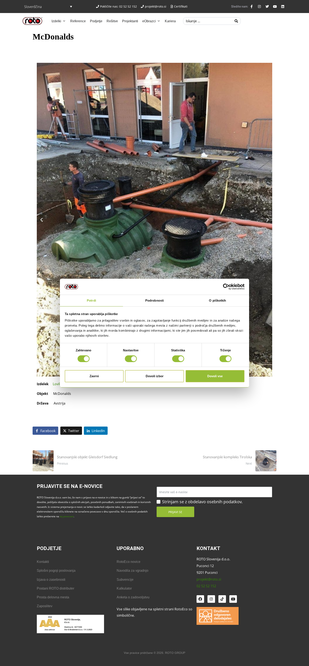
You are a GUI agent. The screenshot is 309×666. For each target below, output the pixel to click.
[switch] (131, 358)
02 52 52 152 (206, 586)
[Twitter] (267, 6)
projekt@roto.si (209, 579)
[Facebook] (200, 599)
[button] (58, 21)
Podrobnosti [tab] (154, 300)
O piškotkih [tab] (217, 300)
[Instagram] (259, 6)
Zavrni (94, 376)
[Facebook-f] (251, 6)
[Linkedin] (282, 6)
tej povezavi (67, 516)
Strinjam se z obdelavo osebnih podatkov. (202, 502)
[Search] (236, 21)
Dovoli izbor (155, 376)
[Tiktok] (222, 599)
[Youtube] (275, 6)
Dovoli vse (215, 376)
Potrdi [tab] (91, 300)
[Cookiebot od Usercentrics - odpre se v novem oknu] (226, 287)
